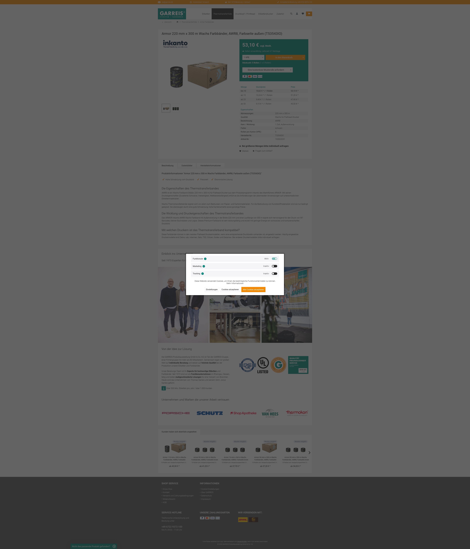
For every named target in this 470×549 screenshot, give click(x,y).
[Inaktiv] (274, 266)
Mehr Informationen (235, 283)
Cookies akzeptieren (230, 289)
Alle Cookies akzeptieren (253, 289)
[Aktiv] (274, 258)
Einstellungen (212, 289)
